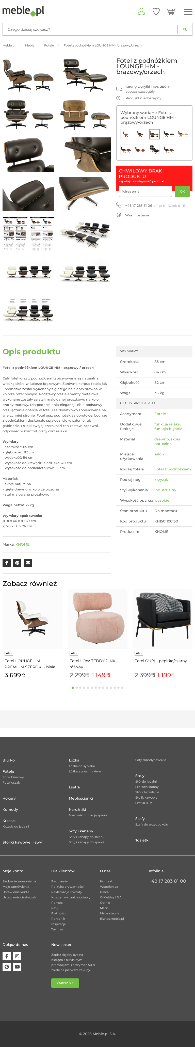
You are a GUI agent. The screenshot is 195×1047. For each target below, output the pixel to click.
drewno (161, 439)
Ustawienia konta (16, 892)
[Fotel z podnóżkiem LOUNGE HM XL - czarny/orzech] (169, 150)
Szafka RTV (143, 803)
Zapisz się (65, 983)
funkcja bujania (168, 428)
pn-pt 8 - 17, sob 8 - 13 (155, 205)
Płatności (58, 913)
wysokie (161, 500)
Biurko (9, 760)
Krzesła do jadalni (16, 826)
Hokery (9, 798)
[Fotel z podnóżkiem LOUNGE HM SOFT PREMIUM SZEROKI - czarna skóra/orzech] (154, 150)
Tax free (57, 929)
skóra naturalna (167, 441)
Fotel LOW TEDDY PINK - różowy (94, 663)
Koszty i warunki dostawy (70, 897)
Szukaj (185, 29)
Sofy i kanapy (81, 831)
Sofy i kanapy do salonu (87, 837)
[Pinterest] (7, 967)
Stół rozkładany (147, 787)
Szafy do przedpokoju (151, 824)
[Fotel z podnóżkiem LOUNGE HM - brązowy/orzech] (154, 134)
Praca (104, 892)
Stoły (139, 775)
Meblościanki (81, 798)
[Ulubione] (156, 11)
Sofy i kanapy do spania (86, 842)
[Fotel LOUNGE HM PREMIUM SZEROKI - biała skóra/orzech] (125, 134)
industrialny (165, 490)
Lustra (74, 787)
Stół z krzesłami (147, 792)
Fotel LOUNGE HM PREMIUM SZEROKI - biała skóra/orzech (30, 664)
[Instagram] (17, 956)
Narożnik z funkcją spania (88, 815)
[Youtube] (17, 967)
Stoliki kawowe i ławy (22, 842)
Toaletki (142, 840)
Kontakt (106, 881)
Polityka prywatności (67, 887)
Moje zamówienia (16, 887)
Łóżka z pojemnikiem (85, 771)
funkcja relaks (167, 424)
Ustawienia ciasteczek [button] (19, 897)
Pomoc (57, 903)
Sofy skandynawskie (150, 760)
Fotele (160, 413)
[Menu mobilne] (188, 12)
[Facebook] (7, 956)
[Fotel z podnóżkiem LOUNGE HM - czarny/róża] (140, 150)
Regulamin (59, 881)
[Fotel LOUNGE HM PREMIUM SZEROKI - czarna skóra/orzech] (140, 134)
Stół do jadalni (146, 781)
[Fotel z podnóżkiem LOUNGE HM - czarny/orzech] (125, 150)
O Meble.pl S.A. (111, 897)
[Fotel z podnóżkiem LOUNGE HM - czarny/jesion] (183, 134)
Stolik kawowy (146, 797)
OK (182, 191)
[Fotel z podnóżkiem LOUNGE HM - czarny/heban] (169, 134)
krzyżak (161, 479)
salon (159, 454)
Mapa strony (109, 913)
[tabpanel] (32, 634)
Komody (10, 809)
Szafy (140, 818)
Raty (54, 908)
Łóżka (74, 760)
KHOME (22, 544)
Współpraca (109, 887)
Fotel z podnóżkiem (172, 469)
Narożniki (77, 809)
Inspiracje (58, 924)
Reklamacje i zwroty (66, 892)
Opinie (105, 903)
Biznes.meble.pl (112, 919)
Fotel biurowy (13, 777)
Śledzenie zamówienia (19, 881)
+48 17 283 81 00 (167, 881)
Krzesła (9, 820)
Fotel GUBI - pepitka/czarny (161, 660)
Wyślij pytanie (137, 215)
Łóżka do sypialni (82, 766)
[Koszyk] (171, 11)
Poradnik (58, 919)
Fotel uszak (11, 782)
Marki (104, 908)
